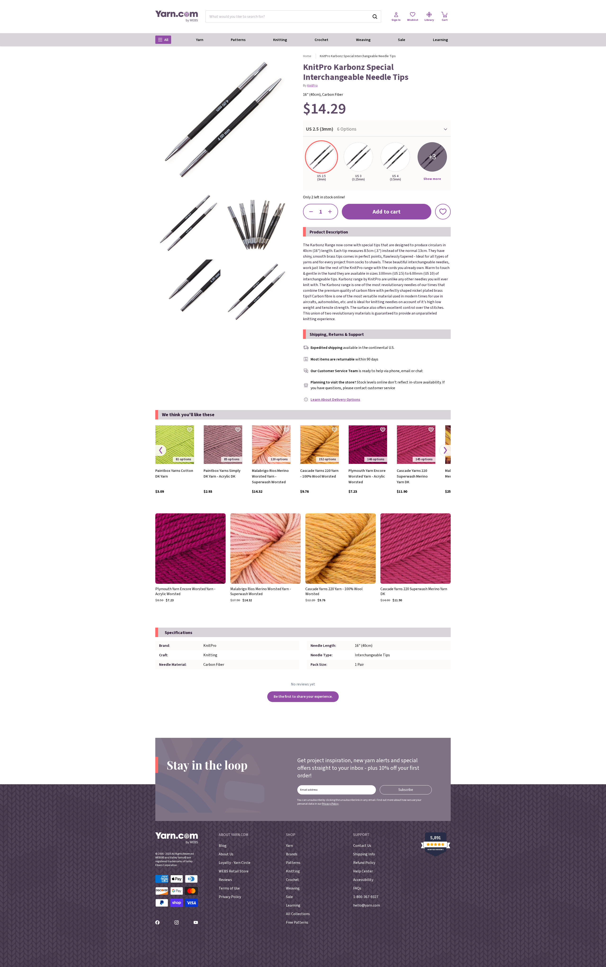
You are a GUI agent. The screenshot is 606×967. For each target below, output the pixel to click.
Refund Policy (364, 862)
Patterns (238, 39)
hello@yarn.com (366, 905)
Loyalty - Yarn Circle (234, 862)
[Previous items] (160, 450)
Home (307, 56)
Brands (291, 854)
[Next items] (445, 450)
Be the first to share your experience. (303, 696)
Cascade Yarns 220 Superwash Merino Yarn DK (412, 476)
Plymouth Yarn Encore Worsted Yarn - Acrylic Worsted (367, 476)
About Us (226, 854)
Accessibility (363, 879)
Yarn (199, 39)
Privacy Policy (330, 804)
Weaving (363, 39)
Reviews (225, 879)
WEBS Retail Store (234, 871)
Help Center (363, 871)
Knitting (280, 39)
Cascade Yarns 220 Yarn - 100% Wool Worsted (319, 473)
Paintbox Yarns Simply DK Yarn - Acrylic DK (222, 473)
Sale (401, 39)
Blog (223, 845)
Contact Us (362, 845)
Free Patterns (297, 922)
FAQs (357, 888)
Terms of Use (229, 888)
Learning (440, 39)
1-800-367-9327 (365, 896)
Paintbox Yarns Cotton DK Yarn (174, 473)
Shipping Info (364, 854)
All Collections (298, 914)
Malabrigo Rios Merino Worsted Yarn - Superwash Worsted (270, 476)
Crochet (321, 39)
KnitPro (312, 85)
